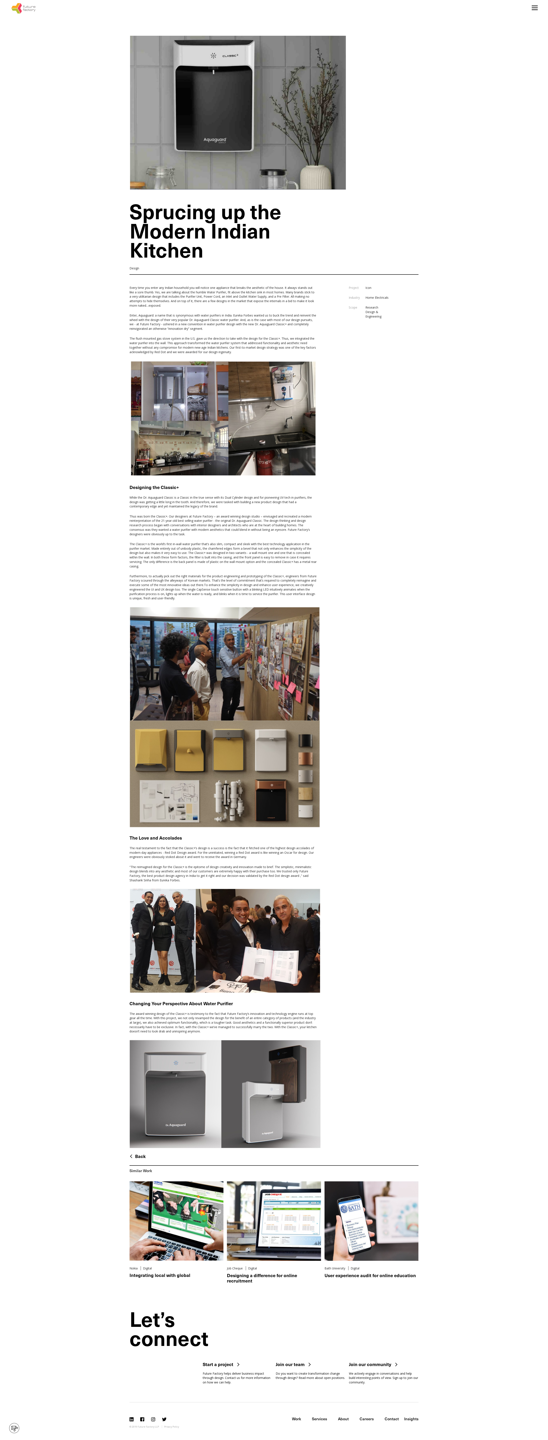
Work (296, 1419)
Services (319, 1419)
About (343, 1419)
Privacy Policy (171, 1426)
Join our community (370, 1364)
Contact (392, 1419)
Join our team (290, 1364)
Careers (367, 1419)
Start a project (218, 1364)
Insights (411, 1419)
